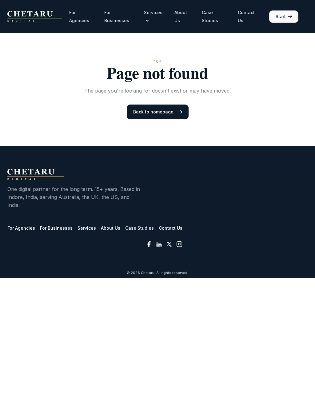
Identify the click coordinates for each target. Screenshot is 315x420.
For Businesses (56, 228)
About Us (110, 228)
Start (281, 16)
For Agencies (21, 228)
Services (87, 228)
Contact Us (170, 228)
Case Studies (139, 228)
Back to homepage (153, 111)
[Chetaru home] (34, 16)
